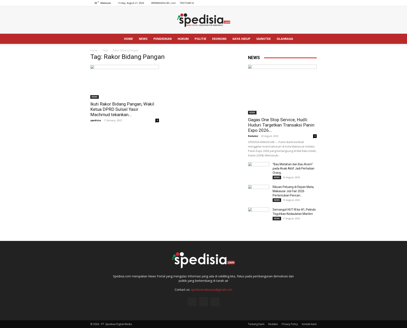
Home (94, 50)
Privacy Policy (290, 324)
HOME (128, 39)
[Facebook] (299, 3)
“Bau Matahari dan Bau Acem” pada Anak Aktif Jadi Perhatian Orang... (293, 168)
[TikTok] (313, 3)
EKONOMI (219, 39)
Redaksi (253, 136)
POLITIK (200, 39)
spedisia (95, 120)
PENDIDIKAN (162, 39)
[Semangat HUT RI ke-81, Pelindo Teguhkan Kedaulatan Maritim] (258, 214)
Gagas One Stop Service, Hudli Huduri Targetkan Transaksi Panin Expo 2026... (281, 125)
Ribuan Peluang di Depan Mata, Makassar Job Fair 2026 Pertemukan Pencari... (293, 191)
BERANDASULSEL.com (163, 2)
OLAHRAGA (285, 39)
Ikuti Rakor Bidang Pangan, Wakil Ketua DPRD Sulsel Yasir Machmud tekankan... (122, 109)
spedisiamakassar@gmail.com (211, 290)
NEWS (143, 39)
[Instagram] (306, 3)
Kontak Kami (309, 324)
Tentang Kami (256, 324)
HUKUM (183, 39)
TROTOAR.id (187, 2)
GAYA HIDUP (241, 39)
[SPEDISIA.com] (203, 20)
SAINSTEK (263, 39)
